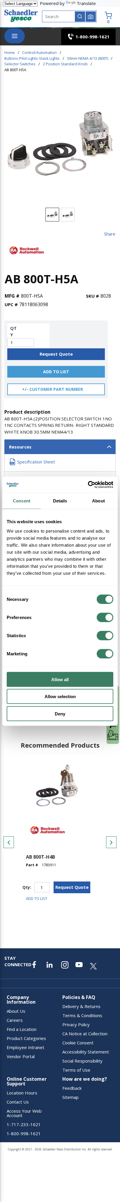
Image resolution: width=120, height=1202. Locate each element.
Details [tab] (60, 500)
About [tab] (98, 500)
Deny (60, 713)
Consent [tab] (21, 500)
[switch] (105, 617)
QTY (13, 331)
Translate (86, 3)
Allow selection (60, 696)
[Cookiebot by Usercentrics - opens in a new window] (87, 484)
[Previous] (8, 842)
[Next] (111, 842)
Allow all (60, 679)
